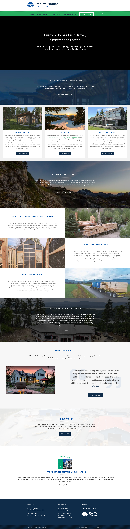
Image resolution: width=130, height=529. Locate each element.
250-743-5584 (67, 514)
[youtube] (95, 508)
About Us (31, 14)
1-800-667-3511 (65, 515)
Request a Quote (86, 14)
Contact (101, 7)
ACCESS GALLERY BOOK (65, 491)
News (71, 7)
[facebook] (81, 508)
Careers (94, 7)
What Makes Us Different (65, 192)
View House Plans (23, 153)
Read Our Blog (65, 153)
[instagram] (84, 508)
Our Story (65, 330)
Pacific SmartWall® (70, 14)
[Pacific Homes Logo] (89, 514)
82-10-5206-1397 (67, 517)
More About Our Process (65, 94)
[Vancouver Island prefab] (107, 118)
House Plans (56, 14)
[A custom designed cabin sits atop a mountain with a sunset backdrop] (65, 118)
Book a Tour (65, 434)
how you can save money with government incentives (63, 137)
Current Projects (107, 153)
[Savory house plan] (22, 118)
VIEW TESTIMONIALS (95, 395)
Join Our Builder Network (86, 527)
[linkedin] (89, 508)
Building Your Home (43, 14)
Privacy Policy (99, 527)
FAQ (67, 7)
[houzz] (93, 508)
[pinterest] (91, 508)
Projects (78, 7)
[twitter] (86, 508)
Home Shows (86, 7)
